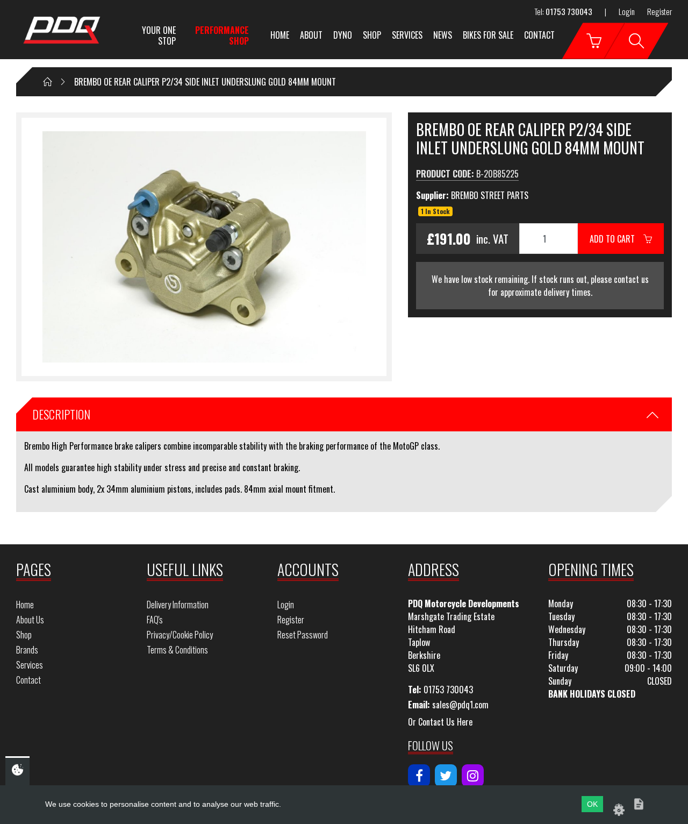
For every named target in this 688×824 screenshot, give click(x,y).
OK (592, 804)
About (311, 35)
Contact (539, 35)
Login (627, 11)
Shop (372, 35)
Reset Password (302, 634)
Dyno (342, 35)
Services (407, 35)
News (442, 35)
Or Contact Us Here (440, 721)
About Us (30, 619)
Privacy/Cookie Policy (180, 634)
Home (279, 35)
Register (659, 11)
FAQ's (155, 619)
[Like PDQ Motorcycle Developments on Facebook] (419, 775)
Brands (27, 649)
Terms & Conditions (177, 649)
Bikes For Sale (488, 35)
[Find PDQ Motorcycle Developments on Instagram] (473, 775)
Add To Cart (616, 238)
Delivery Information (178, 604)
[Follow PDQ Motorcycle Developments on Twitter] (446, 775)
